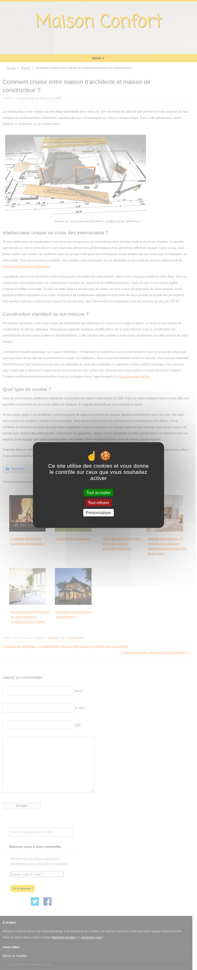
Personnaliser (98, 513)
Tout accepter (98, 492)
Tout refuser (98, 502)
